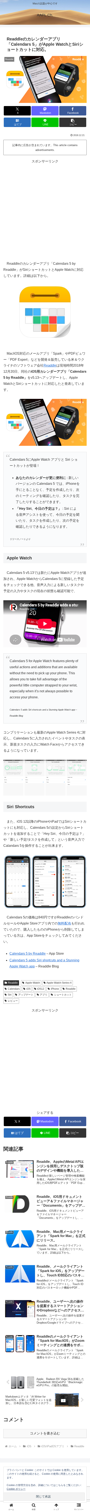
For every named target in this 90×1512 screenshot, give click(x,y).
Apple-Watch (32, 982)
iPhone (55, 988)
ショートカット (63, 994)
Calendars (14, 988)
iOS (28, 988)
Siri (10, 994)
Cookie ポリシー (16, 1488)
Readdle (50, 365)
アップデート (25, 994)
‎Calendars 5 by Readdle (27, 953)
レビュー (13, 1000)
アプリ (43, 994)
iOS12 (40, 988)
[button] (72, 122)
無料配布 (64, 923)
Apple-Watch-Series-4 (59, 982)
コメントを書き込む (45, 1433)
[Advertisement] (45, 210)
